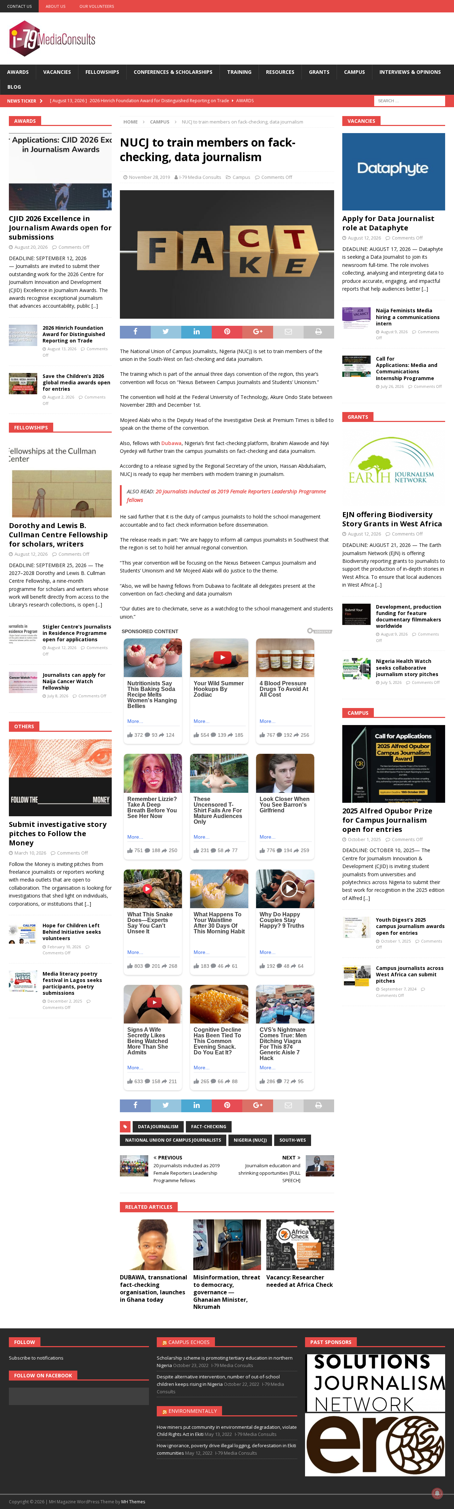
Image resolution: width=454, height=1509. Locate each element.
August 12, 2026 (31, 554)
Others (24, 726)
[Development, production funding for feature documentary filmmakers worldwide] (356, 614)
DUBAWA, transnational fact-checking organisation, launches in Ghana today (153, 1288)
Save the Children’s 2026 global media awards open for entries (76, 382)
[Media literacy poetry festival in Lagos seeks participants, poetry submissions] (23, 981)
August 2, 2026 (61, 397)
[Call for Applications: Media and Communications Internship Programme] (356, 366)
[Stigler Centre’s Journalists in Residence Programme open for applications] (23, 634)
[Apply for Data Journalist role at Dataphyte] (393, 171)
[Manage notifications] (437, 1493)
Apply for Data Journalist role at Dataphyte (388, 223)
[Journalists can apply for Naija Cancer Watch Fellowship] (23, 682)
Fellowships (102, 71)
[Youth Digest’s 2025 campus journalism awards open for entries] (356, 927)
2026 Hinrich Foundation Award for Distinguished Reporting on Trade (74, 334)
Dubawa (171, 443)
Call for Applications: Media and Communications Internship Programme (406, 368)
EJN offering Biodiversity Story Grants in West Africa (392, 519)
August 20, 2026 (31, 247)
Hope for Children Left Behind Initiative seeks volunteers (72, 932)
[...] (95, 305)
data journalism (158, 1127)
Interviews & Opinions (410, 71)
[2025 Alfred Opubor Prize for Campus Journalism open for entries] (393, 763)
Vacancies (57, 71)
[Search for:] (409, 100)
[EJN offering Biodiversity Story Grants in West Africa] (393, 467)
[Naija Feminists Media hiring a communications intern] (356, 318)
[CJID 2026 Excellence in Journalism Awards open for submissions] (60, 171)
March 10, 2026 (30, 853)
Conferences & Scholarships (173, 71)
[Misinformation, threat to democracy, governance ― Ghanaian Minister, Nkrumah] (227, 1245)
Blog (14, 86)
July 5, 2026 (391, 682)
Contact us (19, 6)
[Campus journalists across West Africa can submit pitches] (356, 975)
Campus (354, 71)
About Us (55, 6)
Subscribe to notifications (36, 1358)
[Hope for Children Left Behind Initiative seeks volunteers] (23, 933)
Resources (280, 71)
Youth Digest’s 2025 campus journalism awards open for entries (410, 926)
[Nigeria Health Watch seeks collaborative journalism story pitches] (356, 668)
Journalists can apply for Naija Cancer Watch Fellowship (74, 681)
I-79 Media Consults (200, 177)
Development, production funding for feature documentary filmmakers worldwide (408, 616)
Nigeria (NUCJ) (250, 1140)
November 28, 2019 (149, 177)
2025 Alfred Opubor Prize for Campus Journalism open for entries (387, 820)
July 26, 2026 (392, 386)
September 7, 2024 (398, 989)
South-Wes (292, 1140)
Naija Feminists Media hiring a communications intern (408, 317)
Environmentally (192, 1411)
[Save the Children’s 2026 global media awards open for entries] (23, 383)
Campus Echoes (189, 1342)
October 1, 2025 (364, 839)
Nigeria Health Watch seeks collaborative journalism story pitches (407, 667)
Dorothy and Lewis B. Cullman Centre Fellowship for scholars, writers (58, 535)
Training (239, 71)
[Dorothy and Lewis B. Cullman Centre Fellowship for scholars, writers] (60, 478)
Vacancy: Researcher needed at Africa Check (299, 1281)
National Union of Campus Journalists (173, 1140)
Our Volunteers (96, 6)
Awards (18, 71)
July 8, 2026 (58, 695)
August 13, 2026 (62, 348)
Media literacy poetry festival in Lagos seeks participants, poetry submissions (72, 983)
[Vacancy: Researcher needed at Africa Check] (300, 1245)
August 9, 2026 (394, 331)
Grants (319, 71)
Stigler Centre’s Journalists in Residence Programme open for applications (77, 633)
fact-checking (208, 1127)
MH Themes (133, 1502)
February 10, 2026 (64, 946)
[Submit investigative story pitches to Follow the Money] (60, 777)
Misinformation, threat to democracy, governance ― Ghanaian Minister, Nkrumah (226, 1292)
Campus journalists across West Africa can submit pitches (410, 974)
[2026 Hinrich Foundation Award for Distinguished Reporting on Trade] (23, 335)
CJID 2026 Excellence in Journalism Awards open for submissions (60, 228)
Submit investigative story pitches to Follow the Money (57, 833)
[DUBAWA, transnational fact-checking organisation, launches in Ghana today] (154, 1245)
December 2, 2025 (65, 1001)
